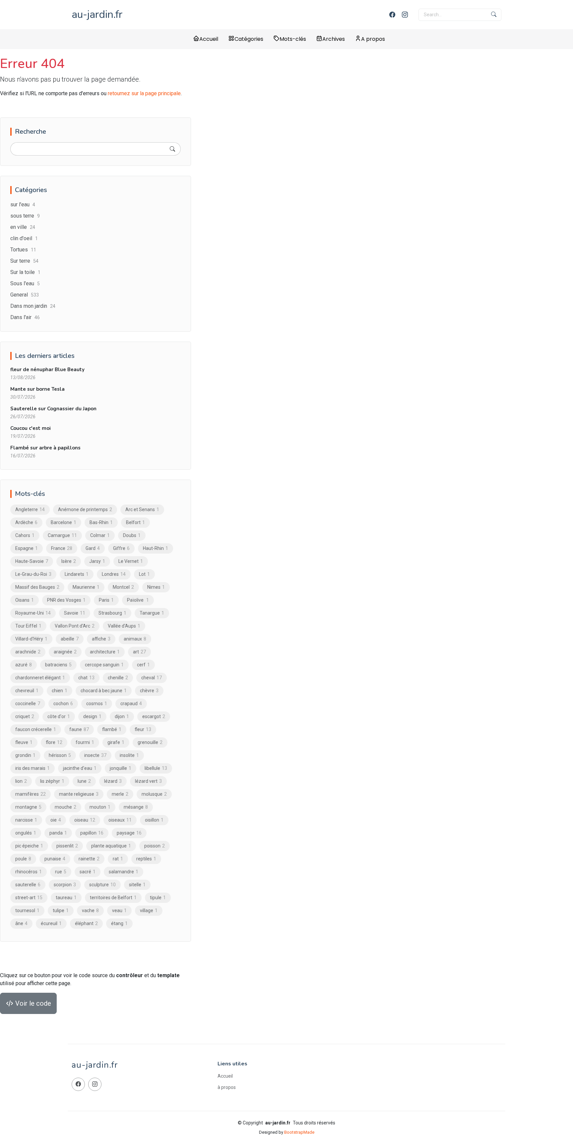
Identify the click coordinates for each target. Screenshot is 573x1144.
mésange (136, 807)
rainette (89, 858)
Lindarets (77, 574)
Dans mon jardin (32, 306)
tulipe (61, 910)
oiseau (84, 820)
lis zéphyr (52, 781)
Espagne (26, 548)
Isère (68, 561)
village (149, 910)
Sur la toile (25, 272)
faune (79, 729)
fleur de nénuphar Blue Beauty (47, 369)
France (61, 548)
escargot (153, 716)
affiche (101, 638)
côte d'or (58, 716)
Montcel (123, 587)
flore (54, 742)
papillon (91, 833)
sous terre (25, 216)
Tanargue (152, 613)
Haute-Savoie (31, 561)
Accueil (208, 39)
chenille (118, 677)
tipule (158, 897)
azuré (23, 664)
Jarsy (97, 561)
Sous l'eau (25, 283)
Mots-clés (293, 39)
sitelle (137, 884)
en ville (22, 227)
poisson (154, 845)
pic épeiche (29, 845)
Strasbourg (112, 613)
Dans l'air (25, 317)
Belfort (135, 522)
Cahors (24, 535)
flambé (111, 729)
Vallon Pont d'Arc (75, 626)
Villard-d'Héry (31, 638)
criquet (24, 716)
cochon (63, 703)
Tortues (23, 249)
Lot (144, 574)
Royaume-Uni (33, 613)
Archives (333, 39)
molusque (154, 794)
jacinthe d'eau (79, 768)
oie (55, 820)
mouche (65, 807)
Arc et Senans (142, 509)
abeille (70, 638)
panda (58, 833)
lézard (113, 781)
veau (119, 910)
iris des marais (32, 768)
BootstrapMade (299, 1132)
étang (119, 923)
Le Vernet (130, 561)
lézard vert (148, 781)
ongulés (25, 833)
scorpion (65, 884)
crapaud (131, 703)
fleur (143, 729)
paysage (129, 833)
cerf (143, 664)
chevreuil (26, 690)
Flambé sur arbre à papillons (45, 447)
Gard (93, 548)
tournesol (27, 910)
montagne (28, 807)
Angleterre (30, 509)
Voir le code (32, 1003)
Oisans (24, 600)
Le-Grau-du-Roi (33, 574)
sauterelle (27, 884)
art (139, 651)
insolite (129, 755)
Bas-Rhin (101, 522)
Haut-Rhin (155, 548)
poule (23, 858)
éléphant (86, 923)
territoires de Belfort (113, 897)
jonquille (120, 768)
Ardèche (26, 522)
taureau (66, 897)
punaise (54, 858)
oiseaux (120, 820)
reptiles (146, 858)
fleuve (23, 742)
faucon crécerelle (35, 729)
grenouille (150, 742)
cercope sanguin (104, 664)
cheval (151, 677)
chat (86, 677)
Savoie (74, 613)
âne (21, 923)
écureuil (51, 923)
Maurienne (86, 587)
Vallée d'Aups (124, 626)
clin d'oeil (24, 238)
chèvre (149, 690)
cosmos (96, 703)
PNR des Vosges (66, 600)
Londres (114, 574)
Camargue (62, 535)
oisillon (154, 820)
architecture (105, 651)
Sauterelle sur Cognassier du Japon (53, 408)
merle (120, 794)
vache (90, 910)
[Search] (172, 149)
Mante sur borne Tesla (37, 389)
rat (118, 858)
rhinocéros (28, 871)
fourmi (85, 742)
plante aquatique (111, 845)
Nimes (156, 587)
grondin (25, 755)
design (92, 716)
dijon (122, 716)
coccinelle (27, 703)
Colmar (100, 535)
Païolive (138, 600)
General (24, 295)
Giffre (121, 548)
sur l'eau (22, 204)
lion (21, 781)
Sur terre (24, 261)
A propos (373, 39)
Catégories (248, 39)
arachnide (27, 651)
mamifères (30, 794)
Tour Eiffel (28, 626)
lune (84, 781)
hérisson (60, 755)
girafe (115, 742)
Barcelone (63, 522)
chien (59, 690)
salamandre (123, 871)
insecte (95, 755)
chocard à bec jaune (104, 690)
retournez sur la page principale (144, 93)
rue (60, 871)
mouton (100, 807)
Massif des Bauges (37, 587)
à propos (227, 1087)
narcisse (26, 820)
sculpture (102, 884)
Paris (106, 600)
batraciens (58, 664)
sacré (88, 871)
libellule (156, 768)
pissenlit (67, 845)
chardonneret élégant (40, 677)
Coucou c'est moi (30, 428)
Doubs (132, 535)
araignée (65, 651)
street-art (28, 897)
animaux (135, 638)
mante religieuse (78, 794)
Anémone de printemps (85, 509)
